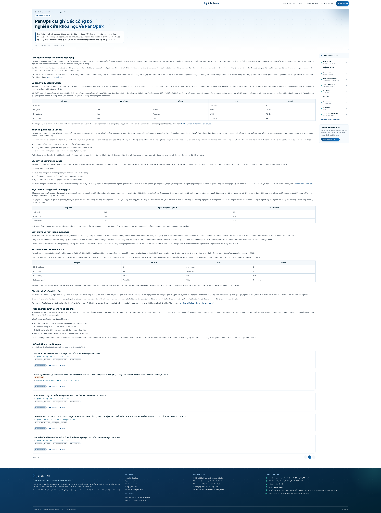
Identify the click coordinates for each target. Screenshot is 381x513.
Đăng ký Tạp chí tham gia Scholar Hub (138, 497)
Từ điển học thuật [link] (51, 12)
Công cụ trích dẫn (131, 487)
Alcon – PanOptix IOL (55, 77)
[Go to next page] (314, 457)
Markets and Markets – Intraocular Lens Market (196, 303)
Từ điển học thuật (131, 484)
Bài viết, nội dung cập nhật (134, 490)
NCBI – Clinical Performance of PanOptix (196, 124)
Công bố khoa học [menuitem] (289, 3)
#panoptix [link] (62, 12)
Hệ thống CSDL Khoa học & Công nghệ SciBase (208, 478)
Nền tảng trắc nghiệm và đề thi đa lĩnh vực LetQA (208, 490)
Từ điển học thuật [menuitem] (312, 3)
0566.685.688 (278, 484)
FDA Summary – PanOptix (303, 184)
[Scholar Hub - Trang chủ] (212, 3)
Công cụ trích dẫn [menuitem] (327, 3)
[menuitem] (342, 3)
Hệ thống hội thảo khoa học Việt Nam (205, 487)
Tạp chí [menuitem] (300, 3)
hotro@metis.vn (278, 487)
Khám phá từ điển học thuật (330, 119)
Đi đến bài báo (41, 365)
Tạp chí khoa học (131, 481)
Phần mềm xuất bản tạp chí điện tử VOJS (206, 484)
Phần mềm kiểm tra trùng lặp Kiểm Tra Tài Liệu (207, 481)
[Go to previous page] (305, 457)
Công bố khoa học (131, 478)
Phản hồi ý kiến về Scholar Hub (135, 500)
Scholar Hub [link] (39, 12)
